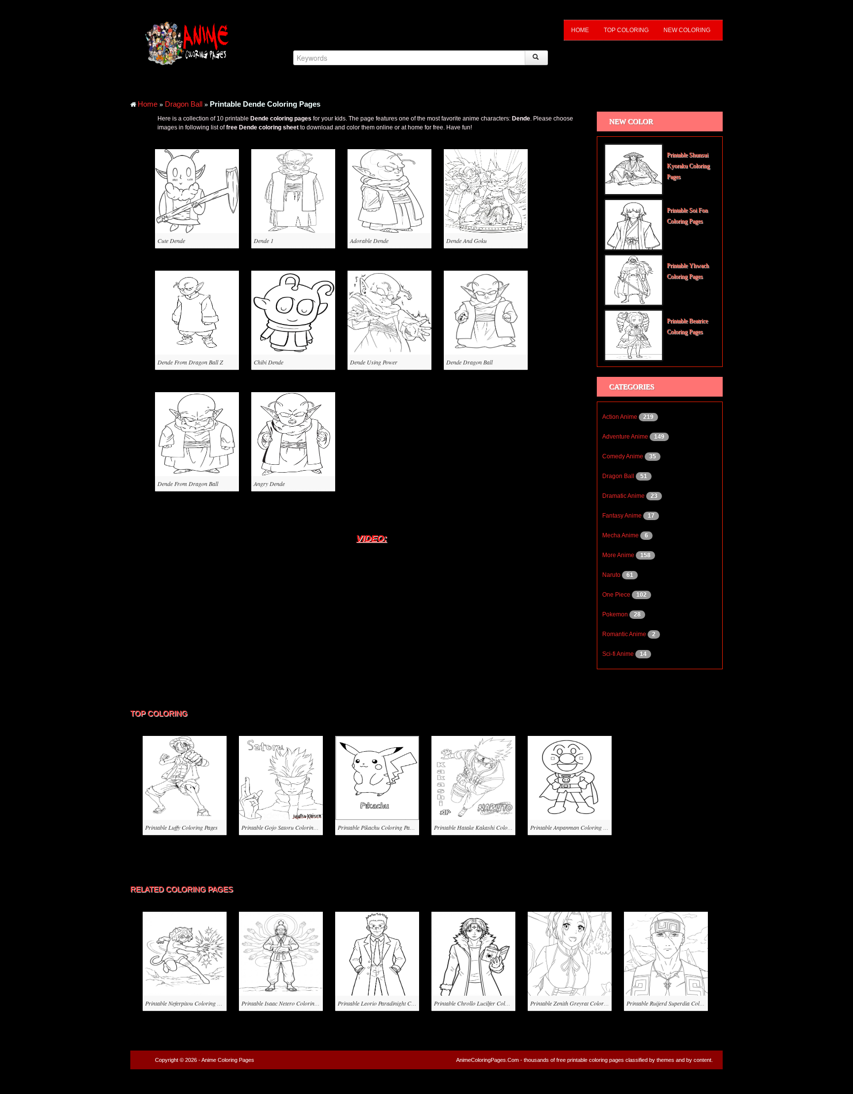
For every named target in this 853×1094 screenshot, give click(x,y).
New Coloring (686, 30)
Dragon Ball (183, 104)
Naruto (612, 574)
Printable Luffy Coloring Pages (181, 827)
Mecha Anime (621, 535)
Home (580, 30)
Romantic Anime (625, 634)
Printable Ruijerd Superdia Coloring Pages (676, 1003)
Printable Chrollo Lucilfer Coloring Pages (483, 1003)
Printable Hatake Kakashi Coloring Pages (483, 827)
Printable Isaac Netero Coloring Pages (286, 1003)
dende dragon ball (469, 362)
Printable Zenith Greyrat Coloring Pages (578, 1003)
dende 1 (263, 240)
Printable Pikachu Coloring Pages (377, 827)
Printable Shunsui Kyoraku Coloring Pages (688, 166)
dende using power (373, 362)
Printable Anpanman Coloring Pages (573, 827)
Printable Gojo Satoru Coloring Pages (286, 827)
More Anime (619, 555)
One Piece (617, 594)
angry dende (269, 483)
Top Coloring (626, 30)
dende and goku (466, 240)
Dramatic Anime (624, 495)
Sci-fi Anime (618, 653)
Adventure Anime (626, 436)
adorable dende (369, 240)
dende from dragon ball (187, 483)
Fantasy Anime (622, 515)
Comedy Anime (623, 456)
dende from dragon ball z (190, 362)
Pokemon (615, 614)
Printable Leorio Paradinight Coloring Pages (390, 1003)
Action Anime (620, 416)
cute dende (171, 240)
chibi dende (268, 362)
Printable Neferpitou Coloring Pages (188, 1003)
